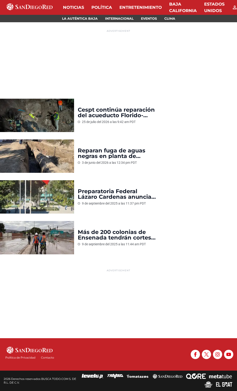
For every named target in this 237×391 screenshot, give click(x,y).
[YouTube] (228, 354)
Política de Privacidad (20, 357)
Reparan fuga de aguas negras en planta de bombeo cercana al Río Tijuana (111, 153)
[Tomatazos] (137, 376)
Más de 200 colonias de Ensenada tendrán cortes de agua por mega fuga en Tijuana (116, 234)
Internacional (119, 18)
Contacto (47, 357)
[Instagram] (217, 354)
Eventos (149, 18)
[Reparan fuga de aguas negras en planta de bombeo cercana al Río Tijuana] (37, 156)
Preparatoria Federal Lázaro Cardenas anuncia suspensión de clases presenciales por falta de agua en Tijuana (114, 194)
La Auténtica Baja (80, 18)
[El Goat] (224, 384)
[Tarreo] (115, 376)
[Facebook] (195, 354)
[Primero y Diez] (208, 384)
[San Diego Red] (167, 376)
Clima (169, 18)
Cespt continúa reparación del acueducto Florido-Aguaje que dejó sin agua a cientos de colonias (116, 112)
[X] (206, 354)
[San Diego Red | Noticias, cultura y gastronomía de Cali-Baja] (30, 7)
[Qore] (196, 376)
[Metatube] (220, 376)
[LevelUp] (92, 376)
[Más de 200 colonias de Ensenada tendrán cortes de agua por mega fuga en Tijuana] (37, 237)
